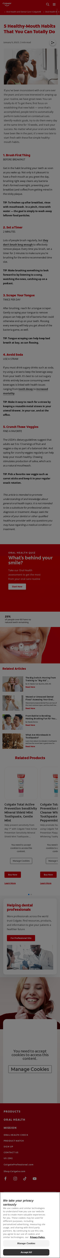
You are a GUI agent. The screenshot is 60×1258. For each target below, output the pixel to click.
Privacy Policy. (37, 1237)
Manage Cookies (26, 1243)
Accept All (26, 1252)
